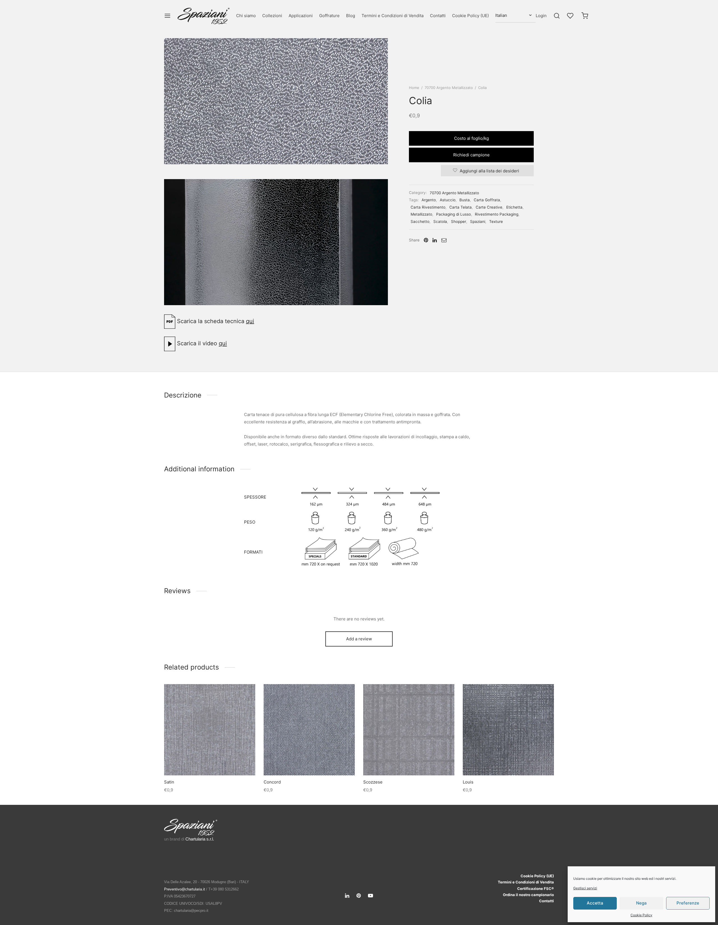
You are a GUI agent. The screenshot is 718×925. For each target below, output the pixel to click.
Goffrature (329, 15)
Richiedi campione (471, 154)
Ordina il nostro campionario (528, 894)
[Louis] (508, 729)
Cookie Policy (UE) (470, 15)
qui (250, 321)
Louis (468, 782)
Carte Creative (489, 207)
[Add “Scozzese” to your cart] (408, 762)
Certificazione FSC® (535, 888)
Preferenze (687, 903)
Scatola (440, 221)
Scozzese (373, 782)
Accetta (595, 903)
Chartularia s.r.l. (199, 839)
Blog (350, 15)
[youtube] (370, 896)
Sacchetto (420, 221)
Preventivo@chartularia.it (184, 889)
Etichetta (514, 207)
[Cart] (584, 15)
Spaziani (477, 221)
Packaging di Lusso (453, 214)
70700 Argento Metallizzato (449, 87)
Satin (169, 782)
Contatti (438, 15)
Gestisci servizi (585, 888)
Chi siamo (246, 15)
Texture (496, 221)
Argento (429, 200)
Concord (272, 782)
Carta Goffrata (487, 200)
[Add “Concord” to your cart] (309, 762)
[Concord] (309, 729)
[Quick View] (222, 762)
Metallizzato (421, 214)
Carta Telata (460, 207)
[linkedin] (347, 896)
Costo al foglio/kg (471, 138)
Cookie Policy (641, 915)
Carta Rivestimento (428, 207)
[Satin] (209, 729)
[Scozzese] (408, 729)
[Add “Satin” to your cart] (209, 762)
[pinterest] (358, 896)
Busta (464, 200)
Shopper (458, 221)
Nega (641, 903)
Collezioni (272, 15)
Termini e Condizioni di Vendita (393, 15)
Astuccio (447, 200)
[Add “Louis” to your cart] (508, 762)
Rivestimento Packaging (496, 214)
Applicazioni (301, 15)
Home (414, 87)
